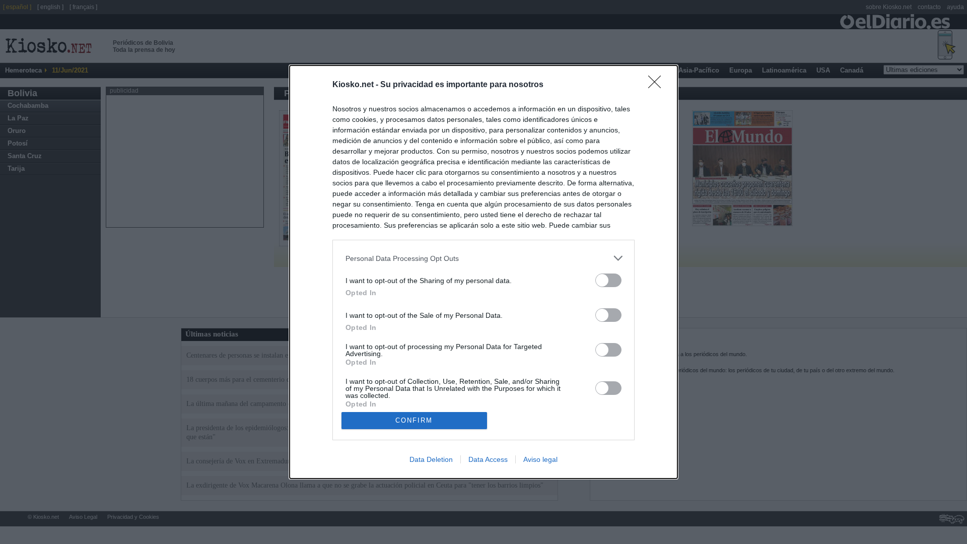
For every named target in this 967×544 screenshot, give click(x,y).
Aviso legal (540, 459)
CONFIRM (414, 420)
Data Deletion (431, 459)
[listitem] (483, 258)
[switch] (608, 280)
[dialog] (483, 272)
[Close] (657, 85)
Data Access (488, 459)
